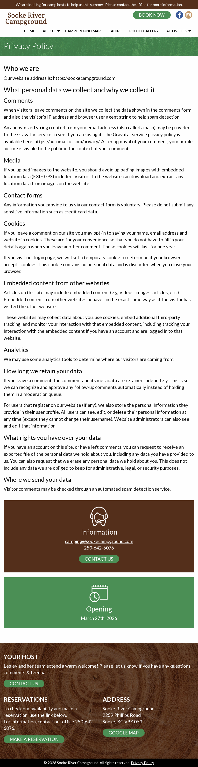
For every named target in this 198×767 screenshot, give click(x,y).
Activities (176, 31)
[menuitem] (29, 31)
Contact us (99, 559)
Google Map (124, 732)
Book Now (152, 15)
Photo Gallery (144, 31)
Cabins (114, 31)
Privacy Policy (142, 762)
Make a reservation (34, 739)
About (49, 31)
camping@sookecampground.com (99, 541)
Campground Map (83, 31)
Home (29, 31)
